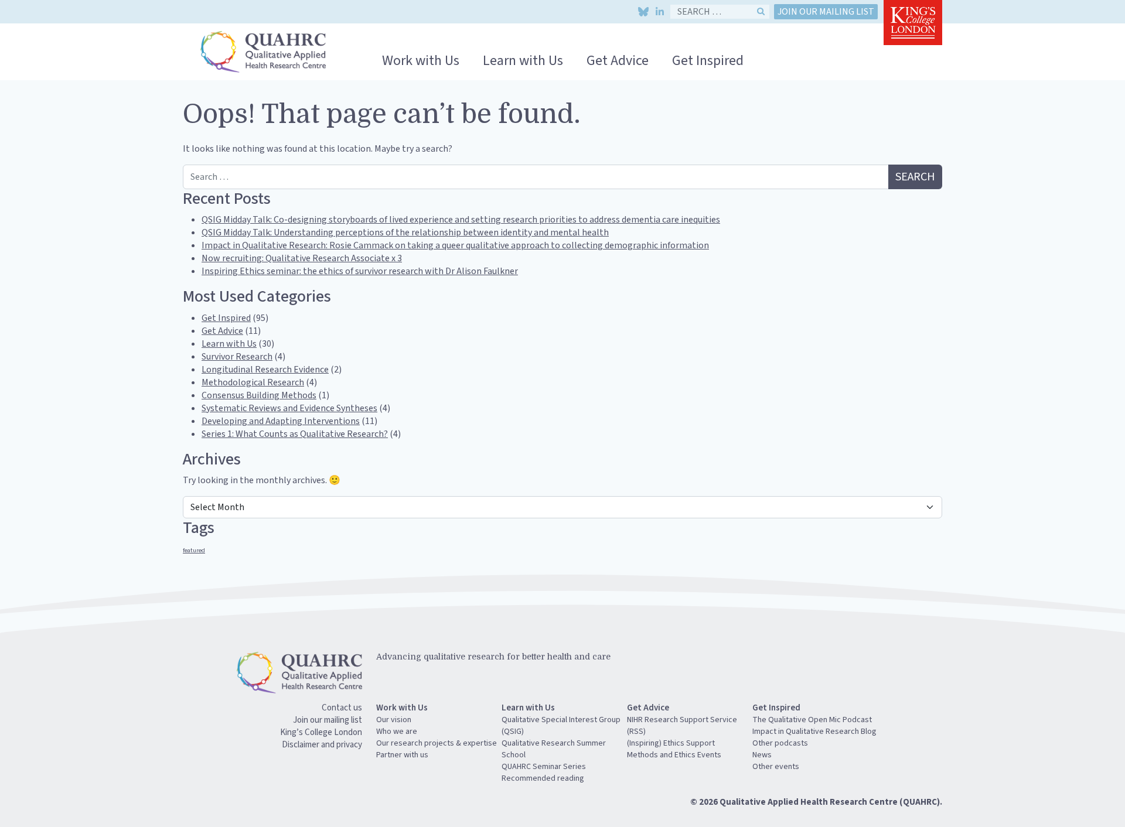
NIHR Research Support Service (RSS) (682, 725)
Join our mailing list (826, 11)
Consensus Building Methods (259, 395)
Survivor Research (237, 356)
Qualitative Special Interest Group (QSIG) (561, 725)
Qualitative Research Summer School (554, 749)
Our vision (393, 720)
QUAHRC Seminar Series (544, 767)
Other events (775, 767)
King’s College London (321, 732)
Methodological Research (253, 382)
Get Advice (618, 60)
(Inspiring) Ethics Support (671, 743)
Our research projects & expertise (436, 743)
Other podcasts (780, 743)
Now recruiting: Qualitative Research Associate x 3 (302, 258)
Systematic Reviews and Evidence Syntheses (289, 408)
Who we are (396, 731)
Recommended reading (543, 778)
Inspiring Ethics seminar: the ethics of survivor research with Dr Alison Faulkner (360, 271)
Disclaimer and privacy (322, 745)
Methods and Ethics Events (674, 755)
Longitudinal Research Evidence (265, 369)
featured (194, 550)
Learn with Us (523, 60)
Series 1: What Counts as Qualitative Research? (295, 434)
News (762, 755)
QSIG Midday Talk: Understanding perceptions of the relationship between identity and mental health (405, 232)
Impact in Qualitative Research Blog (814, 731)
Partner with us (402, 755)
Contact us (342, 708)
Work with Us (420, 60)
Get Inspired (708, 60)
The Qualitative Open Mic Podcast (812, 720)
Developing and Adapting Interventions (281, 421)
